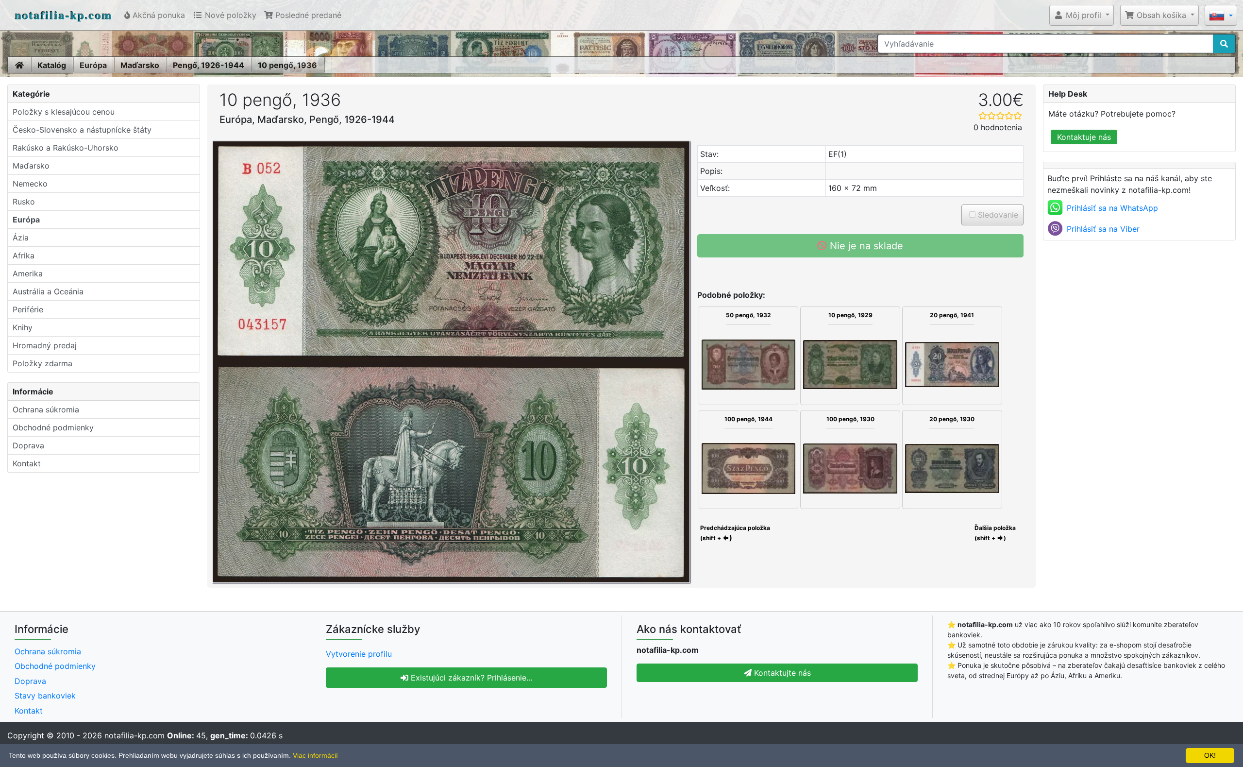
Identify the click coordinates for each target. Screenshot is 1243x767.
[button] (1081, 15)
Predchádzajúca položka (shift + (734, 533)
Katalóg (51, 65)
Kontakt (27, 463)
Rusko (24, 201)
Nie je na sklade (865, 246)
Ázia (21, 237)
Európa (93, 65)
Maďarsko (139, 65)
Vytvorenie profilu (359, 654)
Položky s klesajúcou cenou (64, 112)
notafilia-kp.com (64, 14)
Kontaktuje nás (1084, 137)
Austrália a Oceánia (48, 291)
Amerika (28, 273)
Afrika (23, 255)
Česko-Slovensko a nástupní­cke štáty (82, 130)
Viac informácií (315, 755)
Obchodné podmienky (53, 427)
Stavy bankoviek (45, 695)
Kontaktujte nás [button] (781, 673)
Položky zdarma (42, 363)
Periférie (28, 309)
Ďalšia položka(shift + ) (995, 533)
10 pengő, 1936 (287, 65)
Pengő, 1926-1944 (208, 65)
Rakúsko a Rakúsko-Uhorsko (65, 148)
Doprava (28, 445)
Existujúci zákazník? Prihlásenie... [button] (470, 677)
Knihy (23, 327)
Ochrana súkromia (46, 409)
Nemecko (30, 183)
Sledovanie (996, 215)
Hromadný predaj (45, 345)
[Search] (1224, 43)
